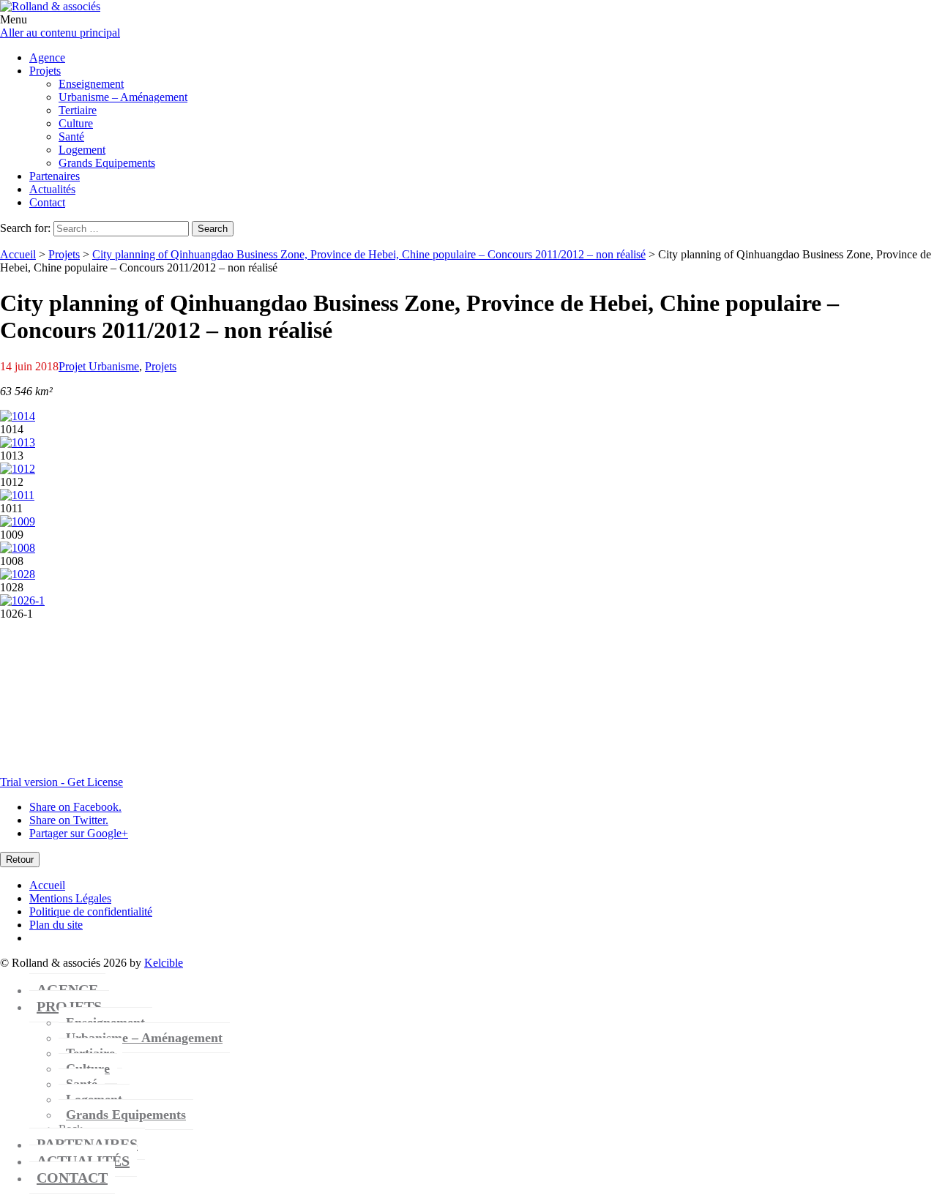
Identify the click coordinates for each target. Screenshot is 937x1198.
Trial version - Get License (61, 782)
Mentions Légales (70, 898)
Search (213, 228)
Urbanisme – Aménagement (144, 1037)
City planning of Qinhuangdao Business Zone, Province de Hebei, (369, 254)
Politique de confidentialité (90, 911)
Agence (67, 989)
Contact (72, 1177)
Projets (64, 254)
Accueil (18, 254)
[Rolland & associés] (50, 6)
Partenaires (87, 1144)
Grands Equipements (126, 1114)
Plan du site (56, 924)
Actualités (83, 1161)
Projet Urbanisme (99, 366)
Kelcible (163, 962)
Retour (20, 859)
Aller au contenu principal (60, 32)
